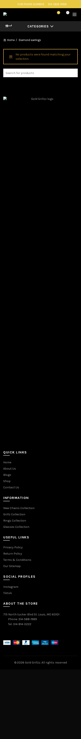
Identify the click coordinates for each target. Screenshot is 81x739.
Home (11, 40)
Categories (38, 26)
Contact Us (11, 487)
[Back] (8, 26)
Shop (7, 481)
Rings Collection (14, 520)
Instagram (10, 587)
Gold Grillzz (32, 662)
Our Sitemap (12, 566)
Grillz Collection (14, 514)
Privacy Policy (13, 547)
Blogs (7, 475)
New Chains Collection (19, 508)
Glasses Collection (16, 527)
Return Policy (12, 553)
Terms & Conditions (17, 560)
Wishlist (58, 12)
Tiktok (7, 593)
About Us (9, 468)
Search (73, 73)
